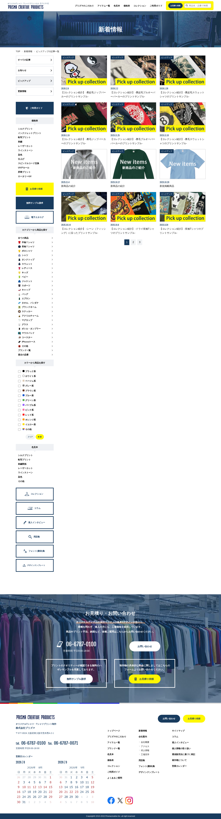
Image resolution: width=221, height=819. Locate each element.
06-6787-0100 (81, 644)
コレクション (140, 6)
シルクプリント (25, 129)
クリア (30, 437)
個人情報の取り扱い (181, 748)
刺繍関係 (22, 464)
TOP (18, 51)
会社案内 (143, 736)
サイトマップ (178, 730)
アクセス (145, 746)
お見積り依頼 (175, 5)
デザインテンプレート (149, 772)
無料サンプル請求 (76, 679)
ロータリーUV (24, 176)
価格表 (127, 6)
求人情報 (145, 750)
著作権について (179, 760)
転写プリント (24, 137)
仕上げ (21, 159)
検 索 (40, 437)
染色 (20, 154)
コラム (175, 736)
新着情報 (28, 51)
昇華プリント (24, 172)
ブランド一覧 (113, 748)
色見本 (117, 6)
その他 (21, 481)
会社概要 (145, 742)
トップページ (113, 730)
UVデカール (23, 167)
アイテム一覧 (103, 6)
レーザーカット (25, 146)
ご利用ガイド (156, 6)
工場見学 (145, 754)
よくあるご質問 (114, 778)
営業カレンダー (179, 766)
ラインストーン (25, 150)
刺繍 (20, 141)
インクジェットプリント (29, 133)
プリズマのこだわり (84, 6)
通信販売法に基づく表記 (183, 754)
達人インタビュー (180, 742)
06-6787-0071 (66, 743)
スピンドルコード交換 (28, 163)
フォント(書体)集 (147, 766)
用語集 (142, 760)
